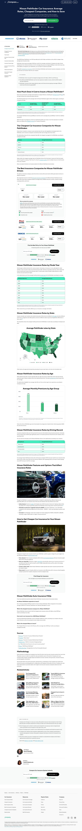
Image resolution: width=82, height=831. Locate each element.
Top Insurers (7, 54)
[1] (53, 212)
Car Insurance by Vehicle (27, 802)
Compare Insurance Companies (10, 809)
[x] (72, 818)
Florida (42, 804)
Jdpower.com (22, 642)
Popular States (44, 797)
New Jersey (43, 809)
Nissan (20, 646)
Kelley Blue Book (22, 648)
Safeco (21, 203)
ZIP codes (54, 316)
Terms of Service (7, 826)
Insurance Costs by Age (9, 63)
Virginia (42, 812)
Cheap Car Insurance (8, 802)
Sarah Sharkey (22, 47)
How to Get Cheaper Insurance (8, 73)
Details (59, 190)
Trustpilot (21, 638)
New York (43, 807)
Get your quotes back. (45, 31)
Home (6, 792)
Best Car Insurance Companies (10, 807)
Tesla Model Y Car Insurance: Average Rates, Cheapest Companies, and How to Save (57, 683)
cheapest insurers (30, 121)
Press (60, 809)
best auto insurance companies (39, 177)
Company (61, 797)
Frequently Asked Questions (8, 76)
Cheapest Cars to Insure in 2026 (57, 692)
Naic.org (21, 636)
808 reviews (24, 239)
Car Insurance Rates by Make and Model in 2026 (32, 692)
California (43, 799)
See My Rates (54, 251)
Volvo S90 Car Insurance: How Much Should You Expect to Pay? (32, 683)
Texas (42, 802)
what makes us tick (39, 740)
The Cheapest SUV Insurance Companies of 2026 (32, 674)
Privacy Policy (61, 802)
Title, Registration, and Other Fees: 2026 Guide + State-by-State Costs (32, 702)
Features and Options (9, 69)
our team (31, 740)
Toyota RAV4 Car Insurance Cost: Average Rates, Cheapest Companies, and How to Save (58, 674)
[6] (62, 505)
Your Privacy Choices (19, 826)
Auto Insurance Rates (9, 799)
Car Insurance (8, 797)
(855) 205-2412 (67, 2)
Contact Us (61, 814)
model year (43, 275)
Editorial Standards (62, 812)
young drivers (53, 378)
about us (26, 740)
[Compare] (13, 2)
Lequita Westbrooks (33, 47)
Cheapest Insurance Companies (8, 52)
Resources (25, 797)
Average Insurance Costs (9, 48)
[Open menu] (5, 2)
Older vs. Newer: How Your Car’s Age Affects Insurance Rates (58, 702)
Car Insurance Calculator (27, 804)
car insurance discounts (48, 558)
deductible (39, 561)
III (19, 644)
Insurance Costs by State (9, 60)
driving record (56, 94)
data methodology (25, 53)
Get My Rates (54, 582)
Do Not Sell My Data (63, 804)
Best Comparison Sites (9, 804)
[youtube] (75, 818)
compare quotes (43, 160)
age (62, 94)
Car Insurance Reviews (27, 807)
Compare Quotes (57, 185)
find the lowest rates (32, 555)
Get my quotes (52, 20)
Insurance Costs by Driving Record (9, 66)
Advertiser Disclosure (21, 55)
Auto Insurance (11, 792)
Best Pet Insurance (26, 812)
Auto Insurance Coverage (27, 799)
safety (32, 504)
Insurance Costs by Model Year (9, 58)
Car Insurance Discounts (27, 809)
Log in (75, 2)
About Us (61, 799)
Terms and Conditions (63, 807)
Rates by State (7, 812)
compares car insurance (27, 69)
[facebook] (68, 818)
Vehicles (17, 792)
